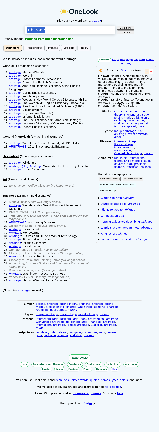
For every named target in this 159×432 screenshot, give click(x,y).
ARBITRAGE (17, 146)
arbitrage (15, 72)
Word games (131, 364)
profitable (140, 164)
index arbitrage (124, 147)
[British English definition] (151, 71)
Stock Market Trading (110, 179)
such (147, 160)
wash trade (136, 120)
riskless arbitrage (77, 324)
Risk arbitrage (123, 144)
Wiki (136, 59)
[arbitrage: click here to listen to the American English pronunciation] (100, 71)
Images (129, 59)
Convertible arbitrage (128, 153)
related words (79, 380)
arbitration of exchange (61, 306)
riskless (146, 166)
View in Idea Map (108, 190)
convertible (135, 160)
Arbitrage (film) (18, 166)
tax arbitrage (122, 150)
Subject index (112, 364)
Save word (104, 59)
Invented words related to (124, 239)
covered (119, 164)
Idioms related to (118, 209)
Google (115, 59)
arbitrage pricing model (131, 116)
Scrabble (150, 59)
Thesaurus (125, 32)
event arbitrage (138, 134)
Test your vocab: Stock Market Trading (117, 185)
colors (124, 380)
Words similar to (117, 197)
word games (113, 386)
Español (46, 369)
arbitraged (24, 290)
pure (130, 164)
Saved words (75, 364)
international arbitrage (50, 324)
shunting (130, 114)
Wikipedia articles (112, 215)
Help (114, 369)
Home (24, 364)
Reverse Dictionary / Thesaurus (48, 364)
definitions (62, 380)
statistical (133, 166)
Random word (93, 364)
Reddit (142, 59)
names (105, 380)
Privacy (87, 369)
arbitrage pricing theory (62, 303)
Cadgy (96, 20)
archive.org (126, 63)
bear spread (128, 126)
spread (119, 111)
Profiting (31, 38)
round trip (42, 309)
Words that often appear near (126, 227)
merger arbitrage (125, 131)
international (137, 157)
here (120, 393)
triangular (120, 160)
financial (119, 166)
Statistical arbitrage (103, 324)
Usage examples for (120, 203)
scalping (119, 123)
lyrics (114, 380)
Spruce (59, 369)
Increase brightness (87, 393)
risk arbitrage (68, 314)
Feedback (73, 369)
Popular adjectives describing (126, 221)
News (122, 59)
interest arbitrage (125, 141)
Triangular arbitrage (102, 321)
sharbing (133, 123)
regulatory (120, 157)
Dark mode (101, 369)
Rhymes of (114, 233)
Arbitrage (36, 166)
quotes (94, 380)
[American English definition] (147, 71)
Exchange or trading (133, 179)
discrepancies (63, 38)
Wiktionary (126, 70)
